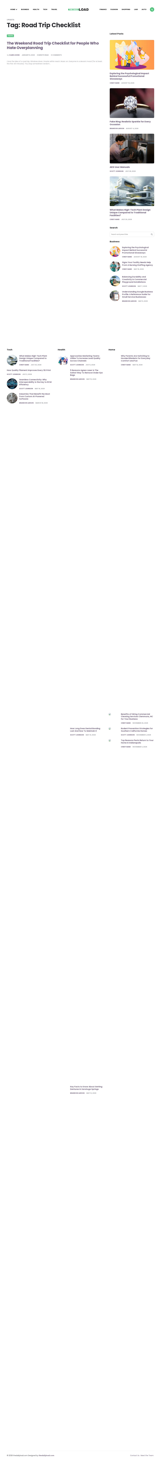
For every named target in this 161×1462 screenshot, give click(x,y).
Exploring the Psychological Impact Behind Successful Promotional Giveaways (129, 76)
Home (12, 9)
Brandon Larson (117, 128)
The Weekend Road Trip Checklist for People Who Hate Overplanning (53, 45)
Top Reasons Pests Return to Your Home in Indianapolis (137, 741)
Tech (45, 9)
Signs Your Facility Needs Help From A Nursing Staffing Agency (137, 263)
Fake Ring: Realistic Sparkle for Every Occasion (130, 123)
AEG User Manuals (120, 167)
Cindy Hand (115, 83)
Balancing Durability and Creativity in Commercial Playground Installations (134, 279)
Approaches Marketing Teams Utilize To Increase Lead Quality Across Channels (85, 358)
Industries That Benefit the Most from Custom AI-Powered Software (34, 396)
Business (25, 9)
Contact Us (134, 1455)
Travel (54, 9)
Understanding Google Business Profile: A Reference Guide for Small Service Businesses (137, 294)
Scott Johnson (116, 171)
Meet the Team (147, 1455)
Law (136, 9)
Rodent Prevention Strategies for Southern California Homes (137, 729)
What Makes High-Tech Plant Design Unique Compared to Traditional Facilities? (130, 212)
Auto (144, 9)
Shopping (126, 9)
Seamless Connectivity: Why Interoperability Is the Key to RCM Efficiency (35, 382)
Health (36, 9)
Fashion (114, 9)
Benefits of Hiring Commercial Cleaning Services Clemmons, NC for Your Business (137, 716)
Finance (103, 9)
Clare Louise (14, 55)
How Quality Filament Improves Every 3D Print (29, 370)
